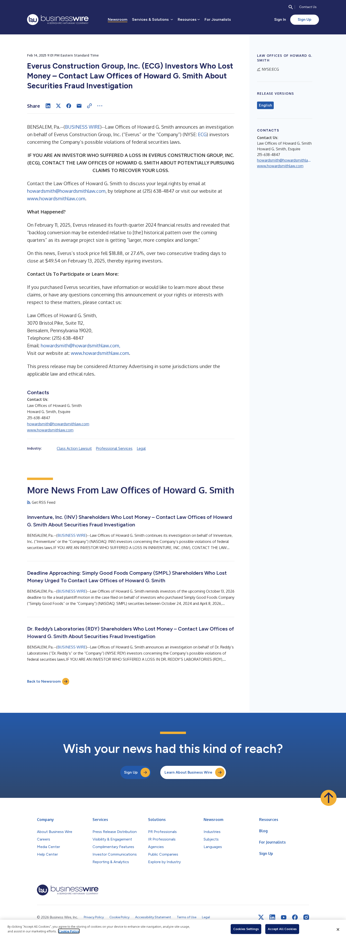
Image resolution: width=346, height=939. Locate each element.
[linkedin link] (272, 917)
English (265, 105)
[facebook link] (295, 917)
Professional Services (114, 448)
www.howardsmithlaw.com (56, 198)
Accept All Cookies (282, 929)
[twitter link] (261, 917)
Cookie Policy (69, 931)
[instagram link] (306, 917)
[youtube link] (283, 917)
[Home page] (58, 19)
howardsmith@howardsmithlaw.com (66, 191)
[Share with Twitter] (58, 106)
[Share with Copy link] (89, 106)
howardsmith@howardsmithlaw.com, (80, 345)
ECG (202, 134)
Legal (141, 448)
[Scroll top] (329, 798)
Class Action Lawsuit (74, 448)
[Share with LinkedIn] (48, 106)
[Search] (291, 7)
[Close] (338, 929)
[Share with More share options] (100, 106)
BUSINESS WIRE (82, 127)
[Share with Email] (79, 106)
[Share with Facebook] (68, 106)
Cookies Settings (246, 929)
